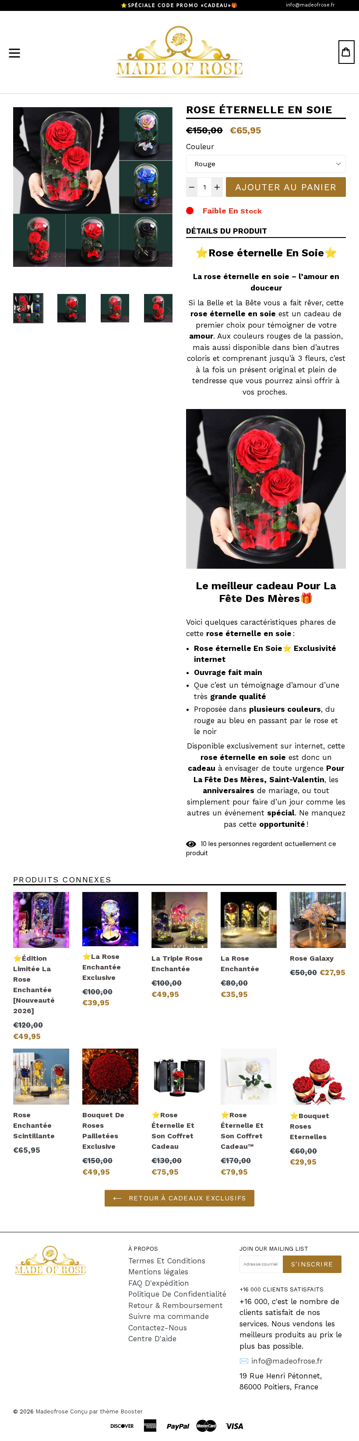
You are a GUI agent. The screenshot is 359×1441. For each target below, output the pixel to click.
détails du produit (226, 231)
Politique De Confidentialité (177, 1294)
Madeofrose (51, 1411)
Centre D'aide (152, 1338)
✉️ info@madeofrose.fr (281, 1361)
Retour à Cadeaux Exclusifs (186, 1198)
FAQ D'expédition (158, 1283)
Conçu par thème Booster (106, 1411)
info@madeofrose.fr (310, 5)
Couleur (200, 146)
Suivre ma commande (168, 1316)
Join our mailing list (273, 1248)
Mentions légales (158, 1271)
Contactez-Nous (157, 1327)
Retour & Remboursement (175, 1305)
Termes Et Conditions (166, 1260)
